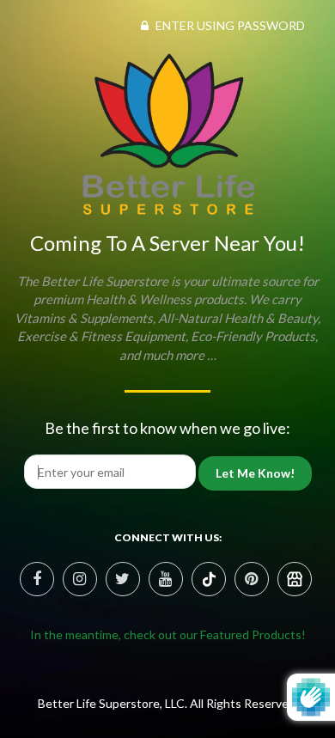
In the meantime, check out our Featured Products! (168, 634)
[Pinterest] (209, 579)
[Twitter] (123, 579)
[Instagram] (80, 579)
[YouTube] (166, 579)
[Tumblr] (294, 579)
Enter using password (229, 25)
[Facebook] (37, 579)
